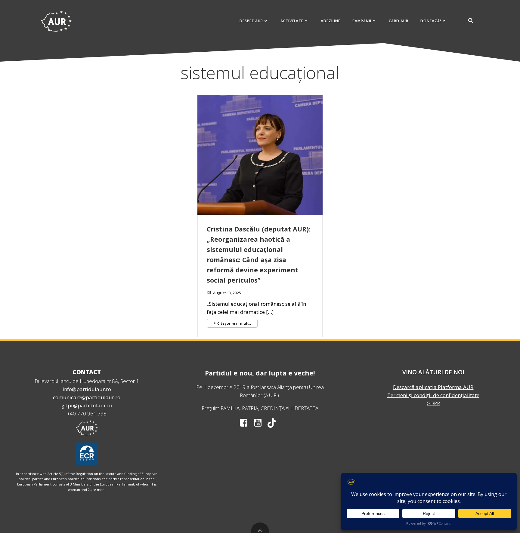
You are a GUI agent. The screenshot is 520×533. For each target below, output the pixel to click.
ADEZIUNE (330, 20)
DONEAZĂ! (430, 20)
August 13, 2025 (227, 293)
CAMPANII (361, 20)
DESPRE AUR (251, 20)
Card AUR (398, 20)
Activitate (291, 20)
